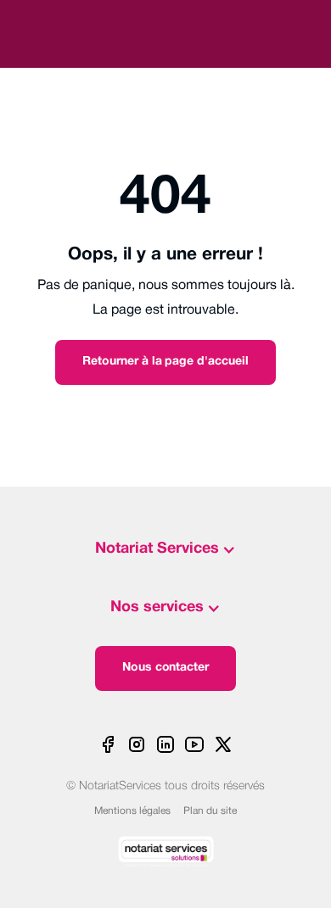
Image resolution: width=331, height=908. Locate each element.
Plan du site (210, 811)
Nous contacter (166, 667)
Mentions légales (132, 811)
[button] (165, 550)
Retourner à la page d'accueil (165, 361)
